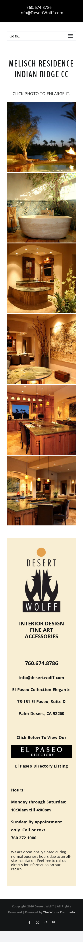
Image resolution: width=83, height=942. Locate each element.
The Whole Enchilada (59, 912)
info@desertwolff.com (41, 677)
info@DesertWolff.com (41, 12)
